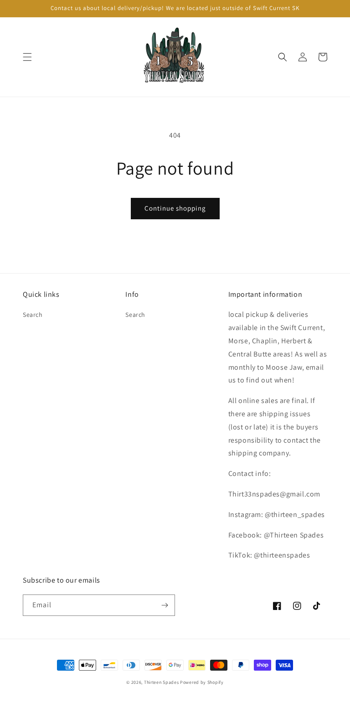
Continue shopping (175, 208)
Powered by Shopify (202, 682)
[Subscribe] (164, 605)
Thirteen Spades (161, 682)
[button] (27, 57)
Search (33, 314)
